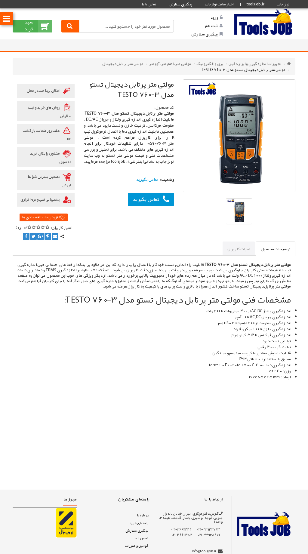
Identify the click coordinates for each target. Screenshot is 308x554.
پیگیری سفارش (180, 4)
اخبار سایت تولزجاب (219, 4)
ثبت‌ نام (211, 26)
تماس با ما (149, 4)
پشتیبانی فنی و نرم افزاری (40, 199)
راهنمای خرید (138, 523)
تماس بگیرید (145, 199)
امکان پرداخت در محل (43, 90)
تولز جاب (283, 4)
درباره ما (142, 515)
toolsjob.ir (255, 4)
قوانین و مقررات (136, 545)
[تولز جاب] (263, 21)
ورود (214, 17)
